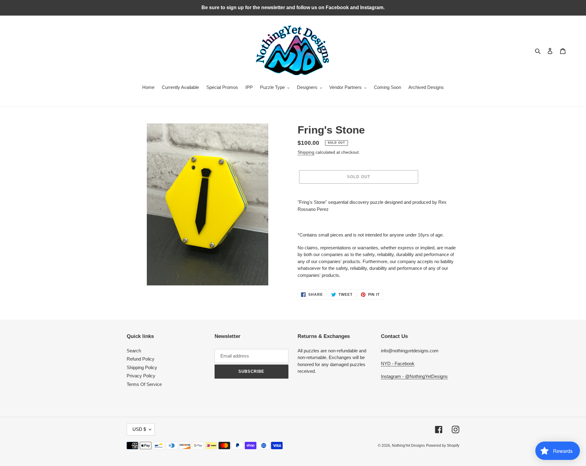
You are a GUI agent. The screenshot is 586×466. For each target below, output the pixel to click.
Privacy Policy (141, 375)
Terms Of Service (144, 384)
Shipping (306, 152)
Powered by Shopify (442, 445)
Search (134, 350)
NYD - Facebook (397, 363)
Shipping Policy (142, 367)
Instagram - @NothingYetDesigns (414, 376)
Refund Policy (140, 358)
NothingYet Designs (408, 445)
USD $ (139, 429)
